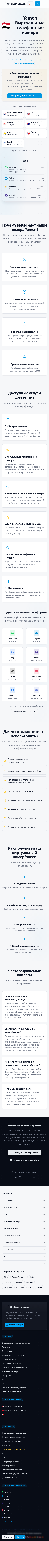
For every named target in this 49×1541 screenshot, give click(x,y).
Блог (4, 1453)
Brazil (30, 1287)
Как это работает (9, 1466)
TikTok (6, 1507)
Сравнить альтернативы (12, 1392)
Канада (19, 1282)
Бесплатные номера (10, 1359)
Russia (39, 1287)
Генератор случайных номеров (14, 1367)
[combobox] (30, 3)
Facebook (8, 1514)
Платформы (7, 1375)
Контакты (6, 1445)
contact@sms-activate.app (15, 1433)
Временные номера (10, 1371)
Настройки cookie (11, 1478)
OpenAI (7, 1503)
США (6, 1277)
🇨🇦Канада (6, 1414)
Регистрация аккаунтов (11, 1363)
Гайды (4, 1457)
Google (7, 1499)
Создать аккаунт (16, 1325)
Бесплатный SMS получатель (14, 1355)
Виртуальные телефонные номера (16, 1343)
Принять (20, 1537)
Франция (20, 1287)
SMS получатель (8, 1351)
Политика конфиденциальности (15, 1474)
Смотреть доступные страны (23, 96)
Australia (29, 1282)
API (3, 1380)
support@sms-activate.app (25, 1177)
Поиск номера (7, 1347)
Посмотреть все (8, 1418)
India (32, 1277)
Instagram (8, 1510)
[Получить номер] (37, 3)
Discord (7, 1517)
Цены (4, 1384)
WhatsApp (8, 1492)
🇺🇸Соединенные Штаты (12, 1406)
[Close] (28, 1537)
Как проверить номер (11, 1462)
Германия (8, 1287)
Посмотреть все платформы (24, 712)
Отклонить (7, 1537)
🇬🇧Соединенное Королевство (14, 1410)
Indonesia (7, 1282)
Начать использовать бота (26, 151)
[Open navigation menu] (44, 3)
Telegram (7, 1496)
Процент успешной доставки (14, 1388)
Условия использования (12, 1470)
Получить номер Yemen (26, 1152)
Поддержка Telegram (12, 1441)
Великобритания (19, 1277)
